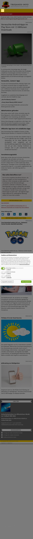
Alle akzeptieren (26, 281)
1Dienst (8, 269)
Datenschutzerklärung (24, 264)
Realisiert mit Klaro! (28, 284)
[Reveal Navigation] (2, 10)
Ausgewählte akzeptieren (7, 281)
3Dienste (8, 277)
